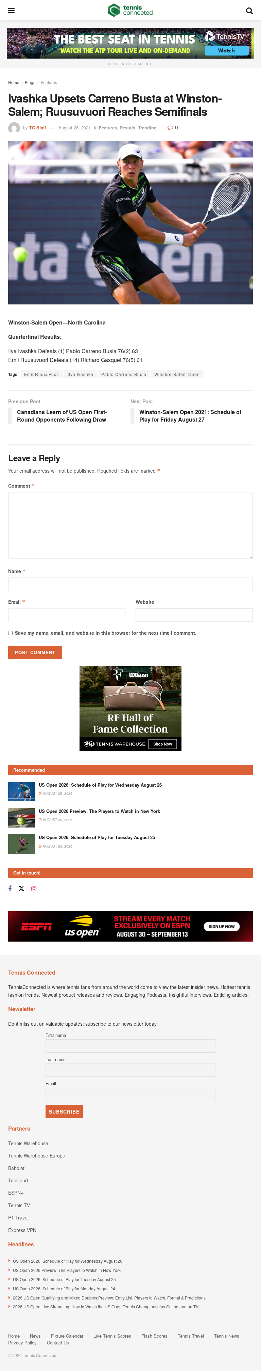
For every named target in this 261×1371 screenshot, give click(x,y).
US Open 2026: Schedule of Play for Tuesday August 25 (97, 837)
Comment (21, 485)
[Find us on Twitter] (21, 889)
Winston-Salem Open (177, 374)
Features (49, 82)
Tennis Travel (191, 1336)
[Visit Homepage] (130, 10)
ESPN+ (15, 1192)
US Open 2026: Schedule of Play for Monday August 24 (64, 1288)
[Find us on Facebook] (10, 889)
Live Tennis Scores (112, 1336)
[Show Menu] (11, 10)
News (35, 1336)
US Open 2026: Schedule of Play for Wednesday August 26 (100, 785)
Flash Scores (154, 1336)
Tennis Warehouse (28, 1143)
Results (127, 127)
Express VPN (22, 1230)
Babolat (16, 1168)
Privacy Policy (22, 1342)
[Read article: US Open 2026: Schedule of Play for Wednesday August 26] (21, 791)
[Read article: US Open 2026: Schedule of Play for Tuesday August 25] (21, 844)
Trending (147, 127)
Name (17, 571)
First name (56, 1035)
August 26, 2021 (74, 127)
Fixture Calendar (67, 1336)
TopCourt (18, 1180)
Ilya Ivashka (80, 374)
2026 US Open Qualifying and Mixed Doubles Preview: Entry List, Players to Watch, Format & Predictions (109, 1298)
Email (16, 601)
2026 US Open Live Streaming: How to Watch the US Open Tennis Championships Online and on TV (105, 1306)
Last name (56, 1059)
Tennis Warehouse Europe (36, 1155)
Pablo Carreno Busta (123, 374)
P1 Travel (18, 1217)
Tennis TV (19, 1205)
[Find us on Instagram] (33, 889)
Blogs (30, 82)
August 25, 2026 (57, 793)
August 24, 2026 (57, 846)
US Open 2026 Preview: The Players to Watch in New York (99, 811)
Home (13, 82)
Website (145, 601)
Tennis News (226, 1336)
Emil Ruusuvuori (42, 374)
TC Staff (37, 127)
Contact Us (58, 1342)
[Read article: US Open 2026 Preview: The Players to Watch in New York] (21, 818)
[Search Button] (249, 10)
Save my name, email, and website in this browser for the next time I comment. (105, 632)
